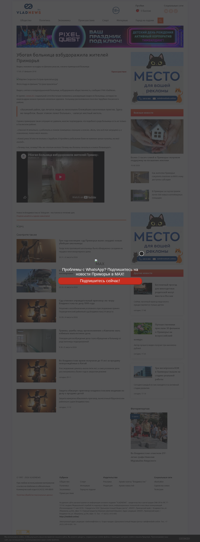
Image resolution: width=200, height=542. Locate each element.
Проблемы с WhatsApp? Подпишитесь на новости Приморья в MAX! (100, 271)
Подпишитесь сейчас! (100, 281)
